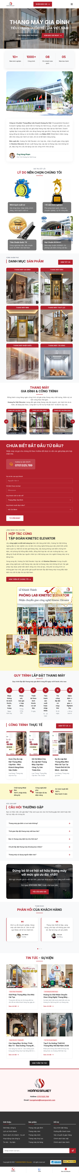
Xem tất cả (63, 726)
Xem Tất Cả (65, 262)
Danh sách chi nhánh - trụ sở (14, 1135)
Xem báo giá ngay (51, 35)
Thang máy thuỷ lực (35, 1138)
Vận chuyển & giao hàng (63, 1135)
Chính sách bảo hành (61, 1142)
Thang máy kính (34, 1135)
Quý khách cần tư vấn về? (15, 495)
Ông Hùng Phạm (23, 154)
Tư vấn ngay (14, 518)
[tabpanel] (16, 421)
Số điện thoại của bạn (13, 486)
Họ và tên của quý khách (14, 476)
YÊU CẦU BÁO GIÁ (39, 892)
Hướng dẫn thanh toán (62, 1131)
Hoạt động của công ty (11, 1138)
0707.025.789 (23, 465)
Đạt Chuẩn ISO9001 (53, 242)
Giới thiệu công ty (9, 1128)
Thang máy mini (34, 1131)
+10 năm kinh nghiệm (54, 205)
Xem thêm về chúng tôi (19, 579)
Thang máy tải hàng (35, 1142)
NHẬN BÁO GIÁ (41, 4)
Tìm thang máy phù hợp (28, 35)
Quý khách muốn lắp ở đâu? (15, 505)
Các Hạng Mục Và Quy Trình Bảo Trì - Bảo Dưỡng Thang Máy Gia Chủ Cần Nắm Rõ (22, 1045)
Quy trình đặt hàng (61, 1128)
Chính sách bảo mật (61, 1138)
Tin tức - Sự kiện (9, 1142)
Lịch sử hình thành (10, 1131)
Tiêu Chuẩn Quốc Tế (18, 242)
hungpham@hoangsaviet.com (42, 1100)
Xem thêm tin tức (39, 1063)
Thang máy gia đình (35, 1128)
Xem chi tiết (13, 1006)
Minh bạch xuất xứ (17, 205)
